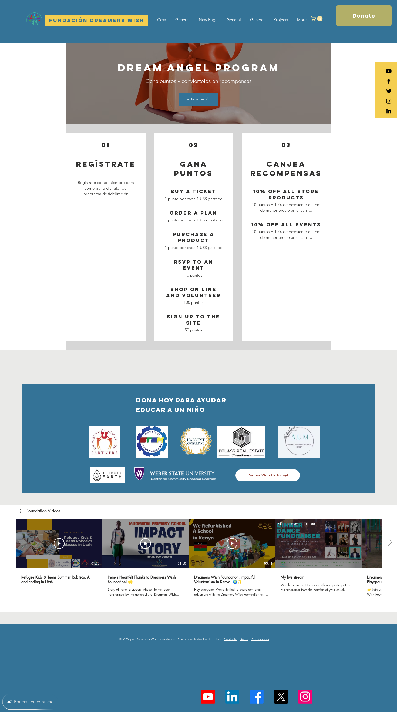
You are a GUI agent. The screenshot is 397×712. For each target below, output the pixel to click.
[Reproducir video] (59, 543)
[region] (296, 524)
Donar (244, 639)
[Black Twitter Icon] (388, 91)
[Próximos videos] (389, 542)
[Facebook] (257, 697)
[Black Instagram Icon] (388, 101)
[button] (317, 18)
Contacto (230, 639)
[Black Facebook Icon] (388, 81)
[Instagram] (305, 697)
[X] (281, 697)
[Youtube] (208, 697)
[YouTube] (388, 71)
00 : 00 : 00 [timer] (307, 523)
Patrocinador (260, 639)
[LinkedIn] (388, 111)
